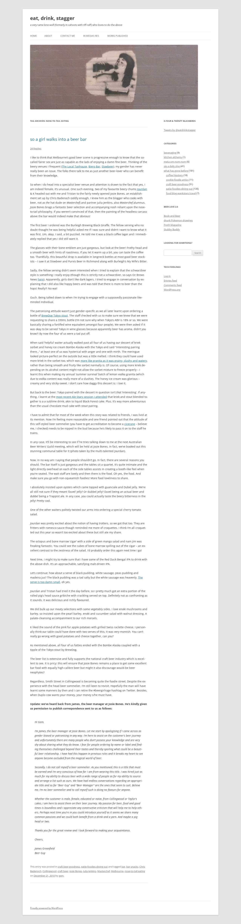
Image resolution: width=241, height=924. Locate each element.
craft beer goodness (69, 866)
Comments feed (173, 285)
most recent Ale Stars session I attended (81, 397)
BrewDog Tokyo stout (54, 315)
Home (33, 35)
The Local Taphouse (74, 166)
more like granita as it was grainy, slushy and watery (114, 360)
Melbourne (117, 871)
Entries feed (170, 280)
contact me (67, 35)
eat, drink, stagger (52, 18)
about (48, 35)
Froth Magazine (172, 225)
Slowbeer (107, 166)
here (41, 279)
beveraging (170, 152)
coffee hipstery (174, 175)
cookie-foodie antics (177, 179)
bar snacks (132, 866)
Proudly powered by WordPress (46, 908)
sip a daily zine (172, 166)
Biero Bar (94, 166)
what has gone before (176, 170)
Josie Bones (75, 871)
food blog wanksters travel (181, 193)
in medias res (91, 35)
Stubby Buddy (172, 229)
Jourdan (142, 189)
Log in (167, 276)
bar (123, 866)
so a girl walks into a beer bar (58, 139)
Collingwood (49, 871)
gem (61, 875)
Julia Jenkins (89, 871)
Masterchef (103, 871)
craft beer (63, 871)
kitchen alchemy (173, 157)
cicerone (129, 424)
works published (117, 35)
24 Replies (35, 148)
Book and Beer (172, 216)
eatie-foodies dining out (94, 866)
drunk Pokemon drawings (178, 220)
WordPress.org (172, 289)
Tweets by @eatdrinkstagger (180, 130)
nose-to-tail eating (135, 871)
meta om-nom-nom (175, 161)
